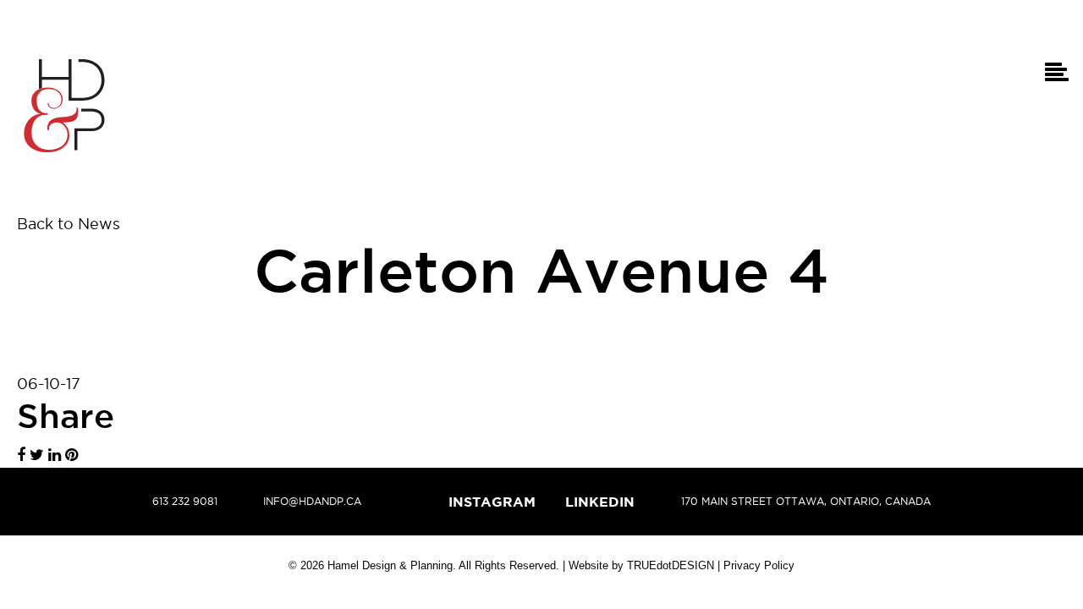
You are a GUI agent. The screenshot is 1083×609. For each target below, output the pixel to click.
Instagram (492, 501)
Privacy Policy (758, 565)
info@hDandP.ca (312, 501)
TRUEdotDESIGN (670, 565)
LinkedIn (600, 501)
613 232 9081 (184, 501)
